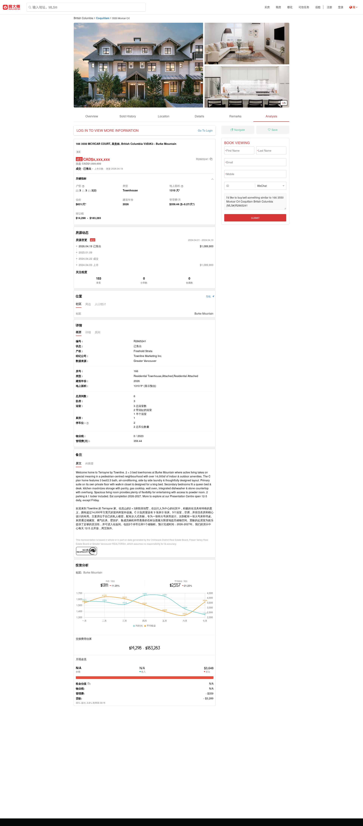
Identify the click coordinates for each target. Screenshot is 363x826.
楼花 (289, 7)
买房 (267, 7)
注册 (329, 7)
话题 (317, 7)
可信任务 (304, 7)
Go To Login (205, 130)
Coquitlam (102, 18)
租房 (278, 7)
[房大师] (11, 7)
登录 (340, 7)
